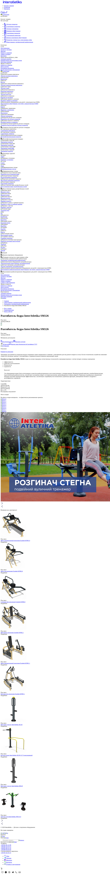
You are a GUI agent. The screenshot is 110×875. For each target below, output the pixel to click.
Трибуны (3, 244)
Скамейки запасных (6, 238)
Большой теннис (5, 223)
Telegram (8, 858)
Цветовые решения (6, 62)
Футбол (3, 247)
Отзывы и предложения (13, 864)
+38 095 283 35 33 (6, 848)
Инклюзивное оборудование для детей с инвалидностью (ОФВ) (19, 103)
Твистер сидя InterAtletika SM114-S (11, 816)
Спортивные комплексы (8, 130)
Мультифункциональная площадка (11, 136)
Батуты (3, 82)
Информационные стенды (8, 169)
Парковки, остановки (7, 159)
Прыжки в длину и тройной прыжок (11, 204)
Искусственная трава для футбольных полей (14, 186)
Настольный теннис (6, 235)
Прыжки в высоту (6, 201)
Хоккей (3, 250)
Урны (2, 166)
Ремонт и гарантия (6, 52)
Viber (7, 856)
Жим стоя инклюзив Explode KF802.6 (12, 571)
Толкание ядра (5, 210)
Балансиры (4, 79)
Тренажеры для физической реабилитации (13, 260)
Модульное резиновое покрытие (10, 180)
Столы (3, 163)
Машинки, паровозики (7, 110)
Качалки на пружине (7, 97)
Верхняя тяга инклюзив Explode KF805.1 (13, 694)
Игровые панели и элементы (9, 122)
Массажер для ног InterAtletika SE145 (11, 724)
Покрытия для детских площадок (10, 119)
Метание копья (5, 195)
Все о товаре (8, 308)
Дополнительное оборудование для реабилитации (15, 263)
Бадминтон (4, 216)
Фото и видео (5, 66)
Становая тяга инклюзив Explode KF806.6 (13, 602)
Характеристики (9, 310)
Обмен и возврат (6, 54)
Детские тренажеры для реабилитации (12, 266)
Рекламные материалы (7, 68)
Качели (3, 106)
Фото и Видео (8, 311)
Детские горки (5, 88)
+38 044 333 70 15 (6, 846)
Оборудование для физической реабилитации (17, 302)
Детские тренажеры (6, 116)
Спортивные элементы (7, 133)
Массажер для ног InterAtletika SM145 (12, 786)
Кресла (3, 232)
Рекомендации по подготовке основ (11, 60)
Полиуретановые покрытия (9, 177)
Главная (6, 301)
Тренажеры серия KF (7, 151)
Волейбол (3, 226)
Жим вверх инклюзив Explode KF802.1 (12, 632)
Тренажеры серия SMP (7, 148)
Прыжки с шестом (6, 207)
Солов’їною (5, 14)
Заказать (6, 346)
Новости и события (6, 65)
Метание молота (5, 198)
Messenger (9, 860)
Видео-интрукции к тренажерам (10, 69)
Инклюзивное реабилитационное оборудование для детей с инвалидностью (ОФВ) (25, 269)
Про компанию (5, 48)
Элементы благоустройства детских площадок (14, 125)
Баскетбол (4, 219)
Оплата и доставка (6, 49)
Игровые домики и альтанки (9, 100)
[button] (4, 13)
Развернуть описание (7, 351)
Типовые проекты (6, 59)
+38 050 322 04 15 (6, 852)
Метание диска (5, 192)
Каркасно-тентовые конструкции (10, 241)
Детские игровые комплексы (9, 76)
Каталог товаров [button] (9, 5)
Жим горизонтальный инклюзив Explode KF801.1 (15, 663)
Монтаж (3, 51)
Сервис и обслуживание (8, 282)
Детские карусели (6, 94)
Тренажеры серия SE (7, 142)
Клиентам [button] (7, 7)
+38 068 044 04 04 (6, 849)
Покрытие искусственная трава (10, 174)
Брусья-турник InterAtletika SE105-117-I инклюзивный (16, 755)
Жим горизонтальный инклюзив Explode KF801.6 (15, 540)
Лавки (2, 156)
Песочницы (4, 113)
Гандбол (3, 229)
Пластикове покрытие (7, 183)
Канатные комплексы (7, 91)
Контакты (7, 9)
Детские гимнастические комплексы (11, 85)
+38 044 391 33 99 (6, 845)
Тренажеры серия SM (7, 145)
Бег (2, 213)
